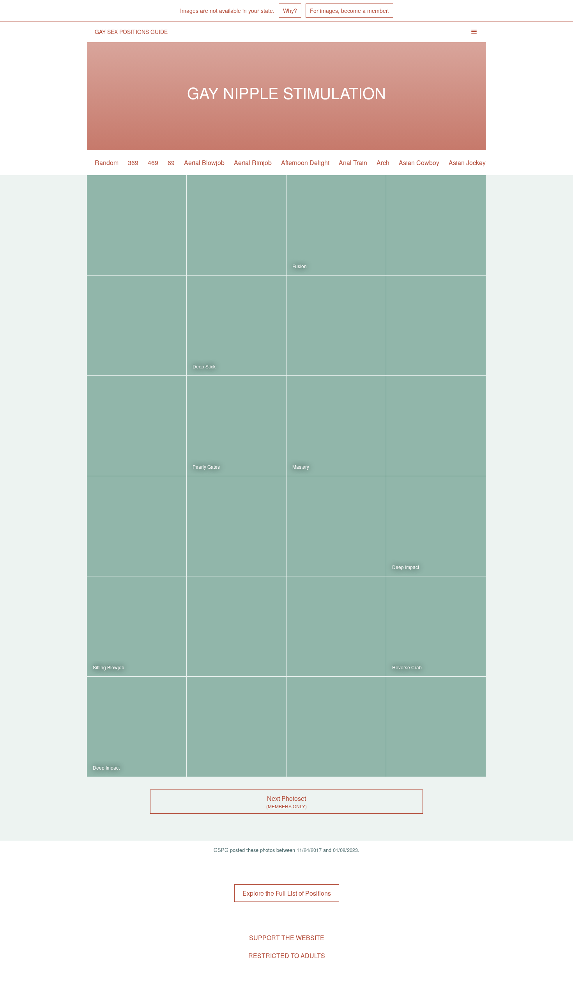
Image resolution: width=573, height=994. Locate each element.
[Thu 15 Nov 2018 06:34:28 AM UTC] (136, 325)
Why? (290, 10)
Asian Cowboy (419, 162)
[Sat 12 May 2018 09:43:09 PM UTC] (436, 426)
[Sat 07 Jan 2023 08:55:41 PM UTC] (236, 225)
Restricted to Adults (286, 955)
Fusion (299, 266)
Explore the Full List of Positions (286, 893)
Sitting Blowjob (108, 667)
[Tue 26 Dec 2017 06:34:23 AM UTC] (336, 626)
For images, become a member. (349, 10)
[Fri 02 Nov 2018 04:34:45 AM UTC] (436, 325)
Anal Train (353, 162)
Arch (383, 162)
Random (106, 162)
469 (153, 162)
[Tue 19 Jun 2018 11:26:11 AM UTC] (236, 426)
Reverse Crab (407, 667)
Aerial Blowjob (204, 162)
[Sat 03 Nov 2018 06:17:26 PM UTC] (336, 325)
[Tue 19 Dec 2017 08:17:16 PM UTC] (436, 626)
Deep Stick (204, 366)
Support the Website (286, 937)
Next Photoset (286, 798)
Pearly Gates (206, 466)
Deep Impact (405, 567)
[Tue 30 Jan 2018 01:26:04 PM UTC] (436, 526)
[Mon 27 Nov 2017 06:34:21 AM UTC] (336, 727)
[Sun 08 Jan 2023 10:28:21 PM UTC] (136, 225)
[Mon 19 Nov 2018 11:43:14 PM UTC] (436, 225)
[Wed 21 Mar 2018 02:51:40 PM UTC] (236, 526)
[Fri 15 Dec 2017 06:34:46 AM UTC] (236, 727)
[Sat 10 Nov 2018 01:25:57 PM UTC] (236, 325)
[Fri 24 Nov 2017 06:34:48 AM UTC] (436, 727)
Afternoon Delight (305, 162)
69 (171, 162)
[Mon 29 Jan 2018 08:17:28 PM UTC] (136, 626)
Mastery (300, 466)
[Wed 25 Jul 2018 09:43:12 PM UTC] (136, 426)
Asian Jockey (467, 162)
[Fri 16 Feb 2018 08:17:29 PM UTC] (336, 526)
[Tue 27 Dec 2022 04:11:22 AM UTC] (336, 225)
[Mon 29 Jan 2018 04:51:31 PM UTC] (236, 626)
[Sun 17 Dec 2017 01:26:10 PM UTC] (136, 727)
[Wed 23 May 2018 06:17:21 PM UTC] (336, 426)
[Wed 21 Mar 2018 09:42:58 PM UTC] (136, 526)
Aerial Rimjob (253, 162)
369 (133, 162)
